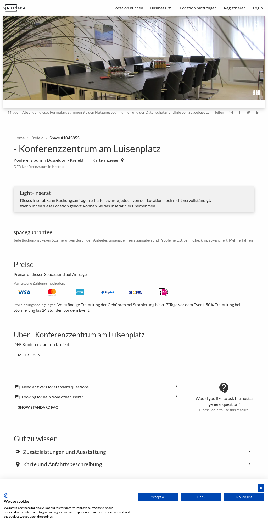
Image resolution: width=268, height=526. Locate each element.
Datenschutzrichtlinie (163, 112)
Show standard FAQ (38, 407)
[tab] (97, 387)
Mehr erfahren (241, 240)
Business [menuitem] (158, 7)
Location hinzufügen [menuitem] (198, 7)
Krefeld (37, 137)
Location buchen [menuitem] (128, 7)
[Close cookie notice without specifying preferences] (261, 488)
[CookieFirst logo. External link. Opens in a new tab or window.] (6, 495)
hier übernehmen (139, 205)
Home (19, 137)
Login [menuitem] (258, 7)
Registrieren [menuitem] (235, 7)
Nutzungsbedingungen (113, 112)
